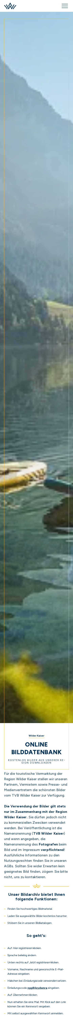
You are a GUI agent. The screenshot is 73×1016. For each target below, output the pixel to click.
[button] (65, 6)
